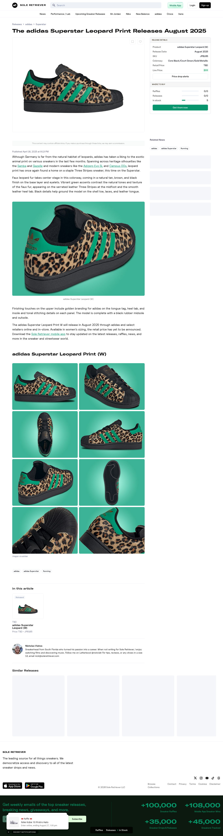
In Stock (123, 830)
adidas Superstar (31, 571)
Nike (128, 13)
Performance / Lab (60, 13)
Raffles (99, 830)
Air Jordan (115, 13)
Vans (180, 13)
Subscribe (77, 819)
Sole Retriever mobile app (48, 334)
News (43, 13)
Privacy (183, 783)
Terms (192, 783)
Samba (21, 166)
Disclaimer (214, 783)
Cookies (202, 783)
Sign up (205, 5)
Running (46, 571)
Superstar (41, 24)
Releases (17, 24)
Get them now (180, 107)
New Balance (143, 13)
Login (192, 5)
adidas (158, 13)
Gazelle (38, 166)
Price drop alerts (180, 76)
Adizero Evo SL (93, 166)
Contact (171, 783)
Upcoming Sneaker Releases (90, 13)
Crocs (170, 13)
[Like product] (140, 42)
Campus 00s (118, 166)
